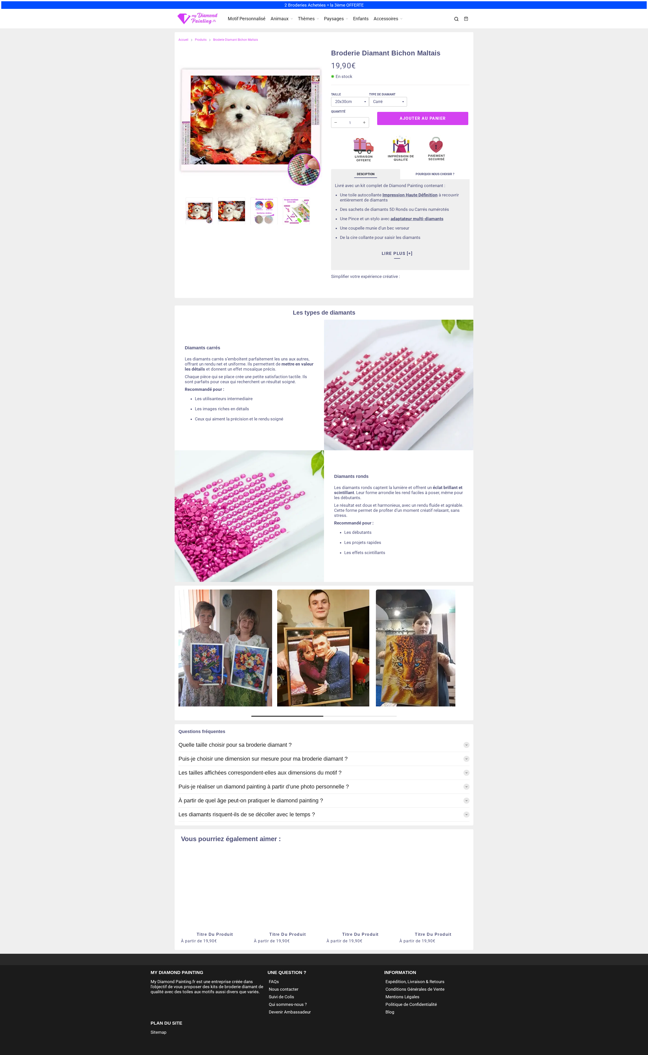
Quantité (338, 111)
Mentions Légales (402, 996)
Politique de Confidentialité (411, 1004)
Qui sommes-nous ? (288, 1004)
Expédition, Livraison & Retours (415, 981)
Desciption (365, 174)
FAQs (274, 981)
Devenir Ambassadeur (290, 1012)
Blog (390, 1012)
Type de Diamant (382, 94)
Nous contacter (283, 989)
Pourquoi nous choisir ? (435, 174)
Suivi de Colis (281, 996)
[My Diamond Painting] (197, 19)
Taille (336, 94)
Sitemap (159, 1032)
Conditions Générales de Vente (415, 989)
